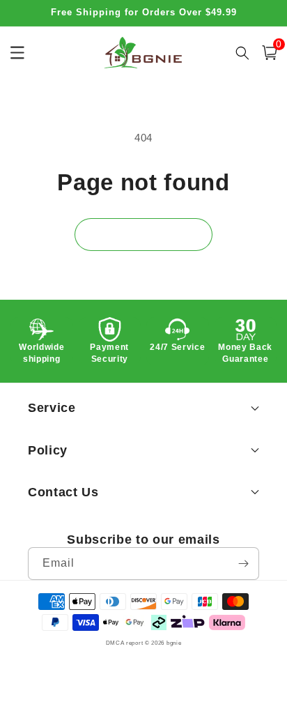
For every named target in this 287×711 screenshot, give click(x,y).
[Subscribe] (243, 563)
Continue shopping (143, 234)
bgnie (174, 642)
